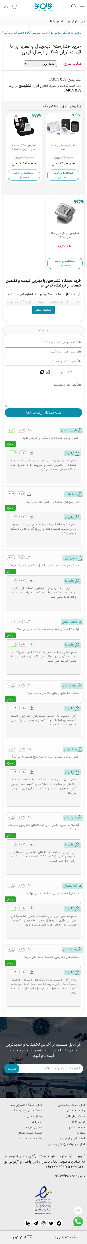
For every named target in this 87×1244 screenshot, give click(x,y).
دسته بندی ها (63, 1237)
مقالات (81, 1132)
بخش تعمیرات (33, 1116)
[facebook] (59, 1223)
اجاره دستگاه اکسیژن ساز (26, 1104)
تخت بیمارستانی (75, 1116)
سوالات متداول (75, 1127)
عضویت (12, 1069)
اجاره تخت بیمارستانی (71, 1104)
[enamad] (43, 1198)
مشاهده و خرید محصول (24, 175)
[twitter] (51, 1223)
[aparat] (28, 1223)
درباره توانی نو (76, 21)
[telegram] (35, 1223)
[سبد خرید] (13, 4)
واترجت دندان (76, 1110)
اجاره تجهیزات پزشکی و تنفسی (65, 1144)
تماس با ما (56, 21)
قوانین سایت (34, 1127)
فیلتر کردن (19, 1237)
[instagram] (43, 1223)
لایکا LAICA (72, 90)
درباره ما (37, 1121)
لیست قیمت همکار (30, 1132)
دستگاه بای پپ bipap (28, 1110)
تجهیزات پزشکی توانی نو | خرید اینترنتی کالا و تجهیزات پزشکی (42, 32)
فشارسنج (25, 86)
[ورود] (5, 4)
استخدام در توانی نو (72, 1138)
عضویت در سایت (31, 1138)
